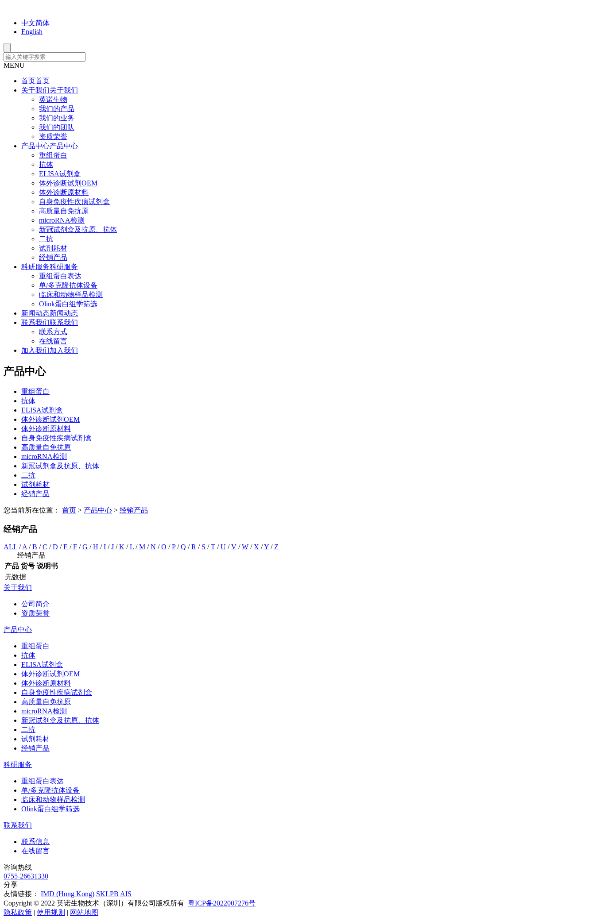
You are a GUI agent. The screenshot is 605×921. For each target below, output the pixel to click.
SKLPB (107, 894)
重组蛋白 (53, 155)
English (32, 31)
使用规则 (51, 912)
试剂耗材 (53, 248)
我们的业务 (56, 118)
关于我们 (18, 587)
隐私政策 (18, 912)
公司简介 (35, 604)
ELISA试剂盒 (60, 173)
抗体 (46, 164)
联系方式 (53, 331)
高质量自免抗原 (64, 211)
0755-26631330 (26, 876)
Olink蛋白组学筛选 (68, 304)
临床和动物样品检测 (71, 294)
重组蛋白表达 (60, 276)
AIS (126, 894)
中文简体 (35, 23)
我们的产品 (56, 108)
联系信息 (35, 841)
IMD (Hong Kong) (67, 894)
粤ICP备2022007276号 (222, 903)
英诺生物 (53, 99)
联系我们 (18, 825)
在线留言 (53, 341)
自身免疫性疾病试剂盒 (74, 201)
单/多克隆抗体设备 (68, 285)
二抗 (46, 239)
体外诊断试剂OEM (68, 183)
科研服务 (18, 764)
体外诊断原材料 (64, 192)
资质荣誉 (53, 136)
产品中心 (98, 510)
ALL (10, 547)
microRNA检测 (62, 220)
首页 (69, 510)
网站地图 (84, 912)
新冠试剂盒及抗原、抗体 (78, 229)
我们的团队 (56, 127)
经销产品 (53, 257)
